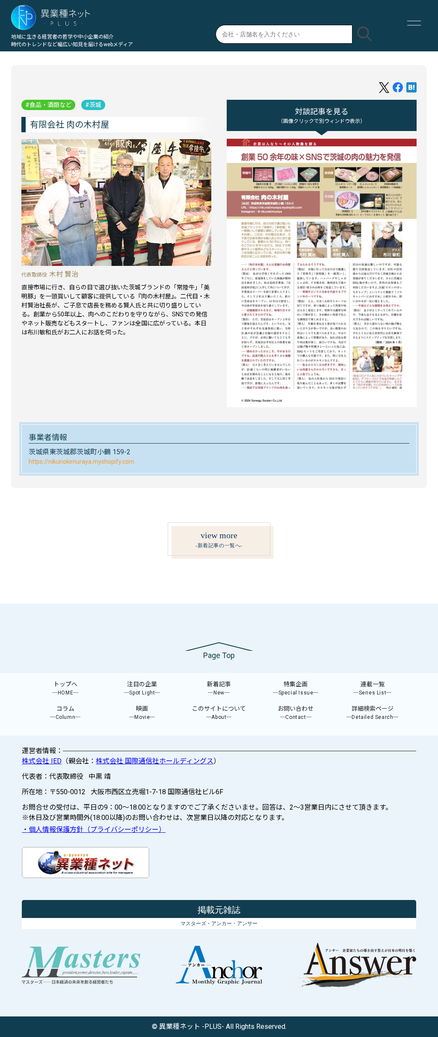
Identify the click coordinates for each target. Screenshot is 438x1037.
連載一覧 (372, 688)
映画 (142, 712)
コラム (65, 712)
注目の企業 (142, 688)
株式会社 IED (42, 761)
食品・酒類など (50, 104)
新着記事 (219, 688)
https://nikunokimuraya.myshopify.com (81, 461)
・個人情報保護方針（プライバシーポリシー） (94, 829)
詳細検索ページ (372, 712)
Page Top (219, 655)
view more (219, 539)
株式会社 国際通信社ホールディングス (154, 761)
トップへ (65, 688)
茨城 (95, 104)
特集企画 (296, 688)
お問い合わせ (296, 712)
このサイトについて (219, 712)
